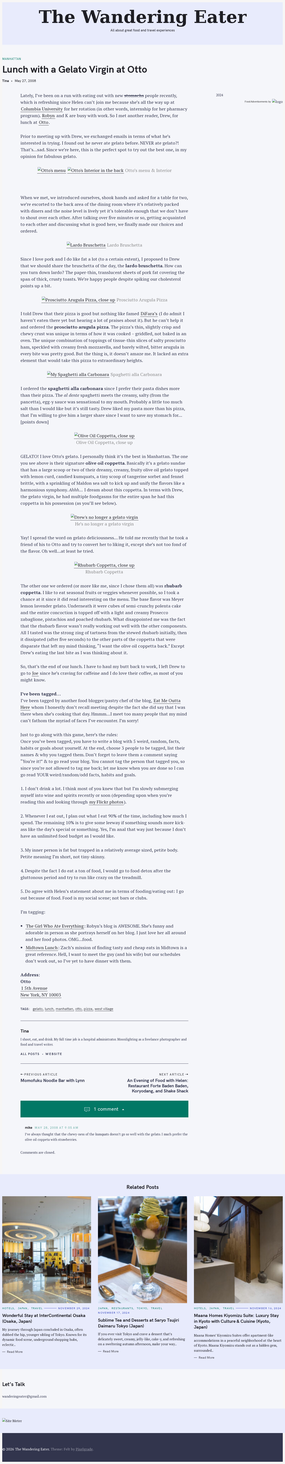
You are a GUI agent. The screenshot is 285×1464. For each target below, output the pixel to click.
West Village (104, 1009)
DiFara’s (149, 314)
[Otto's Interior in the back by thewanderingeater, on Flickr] (95, 170)
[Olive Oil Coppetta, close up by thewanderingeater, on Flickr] (104, 436)
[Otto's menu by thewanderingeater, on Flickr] (51, 170)
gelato (38, 1009)
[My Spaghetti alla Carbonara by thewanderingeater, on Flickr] (78, 374)
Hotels (8, 1308)
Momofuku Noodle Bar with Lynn (52, 1080)
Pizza (88, 1009)
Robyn (48, 115)
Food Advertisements (256, 101)
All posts (30, 1054)
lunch (49, 1009)
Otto (43, 122)
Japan (23, 1308)
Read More (15, 1352)
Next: (99, 5)
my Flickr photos (106, 802)
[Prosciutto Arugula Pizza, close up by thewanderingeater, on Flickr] (78, 300)
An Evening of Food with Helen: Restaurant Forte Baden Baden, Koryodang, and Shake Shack (157, 1086)
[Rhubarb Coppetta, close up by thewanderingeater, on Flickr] (104, 565)
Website (53, 1054)
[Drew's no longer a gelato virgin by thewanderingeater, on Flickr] (104, 517)
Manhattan (11, 59)
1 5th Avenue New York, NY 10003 (40, 991)
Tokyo (142, 1308)
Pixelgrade (84, 1449)
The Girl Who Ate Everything (55, 926)
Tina (5, 81)
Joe (35, 673)
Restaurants (122, 1308)
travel (37, 1308)
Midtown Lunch (42, 948)
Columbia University (42, 109)
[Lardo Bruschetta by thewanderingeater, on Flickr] (86, 245)
